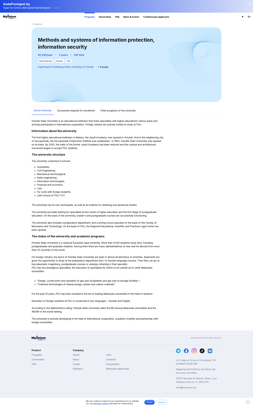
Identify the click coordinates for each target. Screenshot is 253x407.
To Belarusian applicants (156, 17)
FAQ (117, 17)
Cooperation (113, 364)
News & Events (131, 17)
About (76, 354)
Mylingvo (78, 368)
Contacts (111, 359)
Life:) (109, 354)
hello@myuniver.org (186, 387)
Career (76, 364)
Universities (105, 17)
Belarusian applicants (117, 368)
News (76, 359)
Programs (90, 17)
